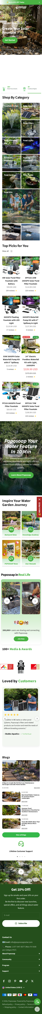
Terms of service (33, 1004)
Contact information (26, 1007)
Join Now (21, 639)
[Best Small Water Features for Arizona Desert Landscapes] (11, 797)
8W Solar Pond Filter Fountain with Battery (11, 280)
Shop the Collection (28, 38)
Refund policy (7, 1004)
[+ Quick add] (18, 272)
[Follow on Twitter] (32, 981)
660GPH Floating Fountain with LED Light (11, 320)
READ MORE (37, 787)
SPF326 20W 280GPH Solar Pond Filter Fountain (30, 280)
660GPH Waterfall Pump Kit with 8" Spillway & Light (30, 320)
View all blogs (21, 835)
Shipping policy (10, 1007)
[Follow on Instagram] (9, 981)
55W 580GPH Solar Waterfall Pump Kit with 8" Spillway (11, 359)
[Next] (39, 2)
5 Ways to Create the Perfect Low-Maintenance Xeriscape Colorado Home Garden (18, 783)
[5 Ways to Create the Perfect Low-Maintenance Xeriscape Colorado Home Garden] (21, 770)
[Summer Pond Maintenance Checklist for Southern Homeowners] (11, 810)
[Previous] (2, 2)
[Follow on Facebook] (3, 981)
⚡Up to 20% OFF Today (15, 2)
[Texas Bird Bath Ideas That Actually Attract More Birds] (11, 824)
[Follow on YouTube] (20, 981)
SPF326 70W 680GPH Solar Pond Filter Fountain (30, 406)
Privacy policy (20, 1004)
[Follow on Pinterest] (15, 981)
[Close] (39, 499)
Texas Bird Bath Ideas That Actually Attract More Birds (31, 823)
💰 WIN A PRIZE (39, 509)
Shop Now (30, 2)
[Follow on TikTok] (26, 981)
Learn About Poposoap (21, 475)
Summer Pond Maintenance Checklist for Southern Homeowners (31, 810)
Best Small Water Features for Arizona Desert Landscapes (30, 796)
